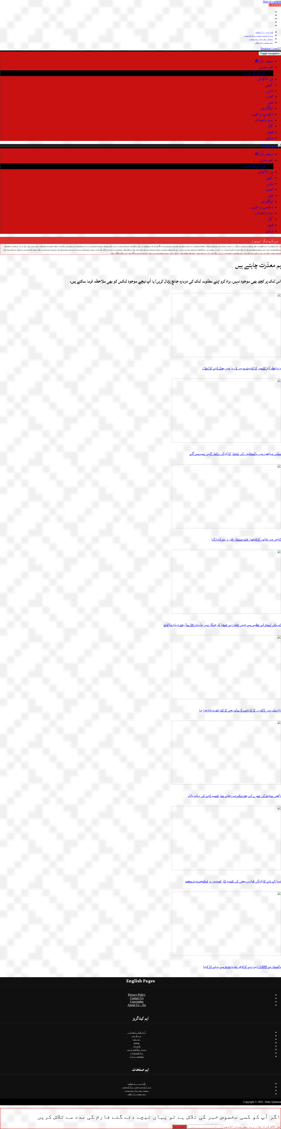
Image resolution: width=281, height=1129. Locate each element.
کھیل (269, 85)
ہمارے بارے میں (261, 38)
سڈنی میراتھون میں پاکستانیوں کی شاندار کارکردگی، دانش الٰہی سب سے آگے (235, 453)
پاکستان (136, 1052)
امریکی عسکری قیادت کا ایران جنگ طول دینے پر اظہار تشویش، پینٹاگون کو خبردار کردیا (68, 246)
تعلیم (270, 102)
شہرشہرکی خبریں (254, 73)
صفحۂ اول (137, 1056)
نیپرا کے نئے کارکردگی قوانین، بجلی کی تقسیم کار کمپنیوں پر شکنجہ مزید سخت (233, 881)
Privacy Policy (136, 994)
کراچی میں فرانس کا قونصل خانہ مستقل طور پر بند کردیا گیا (246, 539)
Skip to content (272, 1)
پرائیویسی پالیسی (258, 35)
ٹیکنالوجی (267, 108)
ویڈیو (269, 137)
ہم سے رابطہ (264, 42)
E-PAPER (275, 5)
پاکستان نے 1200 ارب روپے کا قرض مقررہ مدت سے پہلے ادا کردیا (242, 966)
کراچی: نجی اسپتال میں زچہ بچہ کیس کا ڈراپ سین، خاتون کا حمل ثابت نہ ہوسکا (59, 249)
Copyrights (136, 1001)
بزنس (269, 90)
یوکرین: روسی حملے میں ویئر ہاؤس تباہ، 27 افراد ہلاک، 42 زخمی (144, 252)
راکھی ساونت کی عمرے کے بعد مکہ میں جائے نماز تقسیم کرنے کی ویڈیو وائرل (234, 795)
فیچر (270, 132)
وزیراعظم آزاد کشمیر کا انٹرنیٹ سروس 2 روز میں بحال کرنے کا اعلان (243, 246)
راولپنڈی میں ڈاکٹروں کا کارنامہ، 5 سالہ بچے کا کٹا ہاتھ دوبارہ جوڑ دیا (240, 710)
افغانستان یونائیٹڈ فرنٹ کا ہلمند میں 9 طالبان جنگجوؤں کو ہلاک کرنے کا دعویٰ (161, 246)
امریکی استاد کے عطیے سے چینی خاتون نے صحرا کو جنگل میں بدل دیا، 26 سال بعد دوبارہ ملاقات (222, 624)
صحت (269, 96)
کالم (270, 126)
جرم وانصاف (264, 120)
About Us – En (137, 1005)
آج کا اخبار (136, 1032)
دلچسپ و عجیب (262, 114)
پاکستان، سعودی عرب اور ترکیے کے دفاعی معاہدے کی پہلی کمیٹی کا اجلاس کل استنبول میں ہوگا (154, 249)
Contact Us (137, 998)
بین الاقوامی (265, 79)
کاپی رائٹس (264, 31)
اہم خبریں (266, 67)
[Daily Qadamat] (271, 48)
